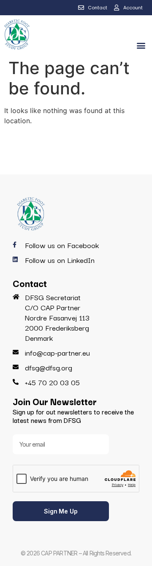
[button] (141, 45)
